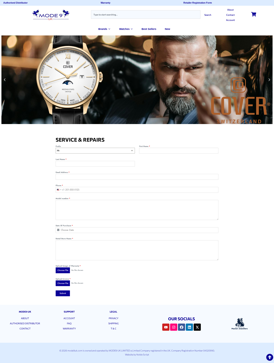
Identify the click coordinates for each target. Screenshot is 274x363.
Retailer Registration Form (193, 3)
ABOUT (25, 318)
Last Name (61, 159)
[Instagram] (173, 327)
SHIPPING (113, 323)
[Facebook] (181, 327)
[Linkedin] (189, 327)
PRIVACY (113, 318)
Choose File (62, 270)
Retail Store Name (64, 238)
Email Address (62, 172)
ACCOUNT (69, 318)
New (167, 29)
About (230, 9)
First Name (144, 146)
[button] (4, 80)
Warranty (101, 3)
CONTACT (25, 328)
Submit (63, 293)
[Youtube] (165, 327)
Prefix (58, 146)
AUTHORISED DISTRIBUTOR (25, 323)
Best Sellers (149, 29)
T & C (113, 328)
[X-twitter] (197, 327)
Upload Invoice (63, 279)
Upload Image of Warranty (68, 266)
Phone (59, 185)
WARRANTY (69, 328)
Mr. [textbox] (58, 150)
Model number (63, 198)
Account (230, 20)
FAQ (69, 323)
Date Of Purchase (64, 225)
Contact (230, 14)
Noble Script (142, 354)
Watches (124, 29)
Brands (102, 29)
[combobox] (145, 14)
